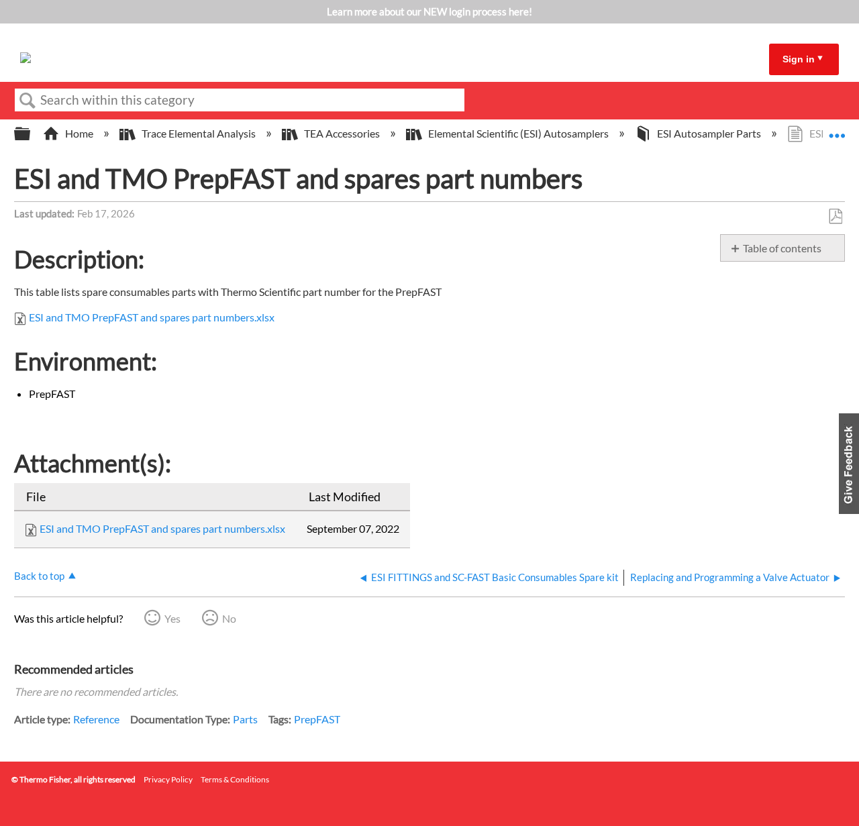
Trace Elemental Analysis (199, 133)
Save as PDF (835, 217)
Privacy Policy (168, 779)
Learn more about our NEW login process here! (429, 11)
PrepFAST (317, 719)
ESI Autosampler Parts (709, 133)
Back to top (39, 576)
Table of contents (782, 248)
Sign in (798, 59)
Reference (96, 719)
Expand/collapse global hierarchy (31, 134)
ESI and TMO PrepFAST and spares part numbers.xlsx (151, 317)
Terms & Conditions (235, 779)
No (229, 618)
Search (27, 100)
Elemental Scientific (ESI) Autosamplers (518, 133)
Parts (245, 719)
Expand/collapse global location (837, 129)
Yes (172, 618)
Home (79, 133)
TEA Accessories (342, 133)
